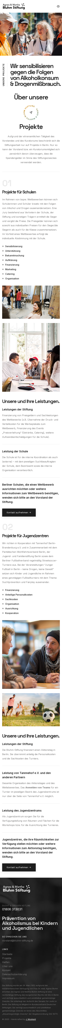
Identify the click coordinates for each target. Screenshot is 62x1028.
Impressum (8, 978)
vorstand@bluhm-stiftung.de (17, 940)
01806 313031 (12, 909)
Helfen (6, 962)
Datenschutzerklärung (14, 974)
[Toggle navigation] (58, 6)
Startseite (7, 954)
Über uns (7, 966)
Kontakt (6, 970)
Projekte (6, 958)
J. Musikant (31, 1019)
